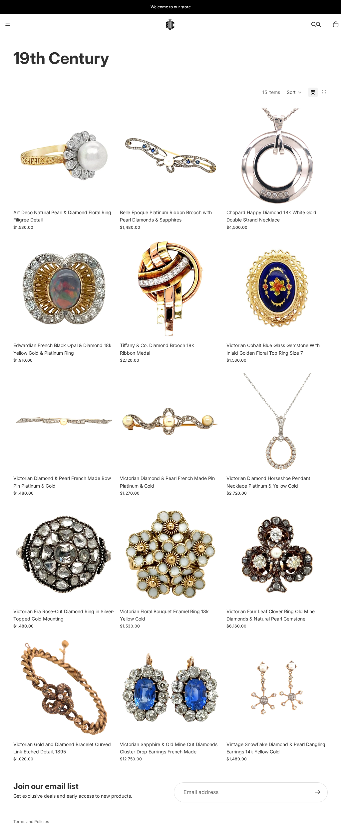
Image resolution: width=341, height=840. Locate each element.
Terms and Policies (31, 821)
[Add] (104, 196)
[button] (294, 92)
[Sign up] (318, 792)
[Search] (313, 24)
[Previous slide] (23, 155)
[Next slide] (105, 155)
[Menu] (7, 24)
